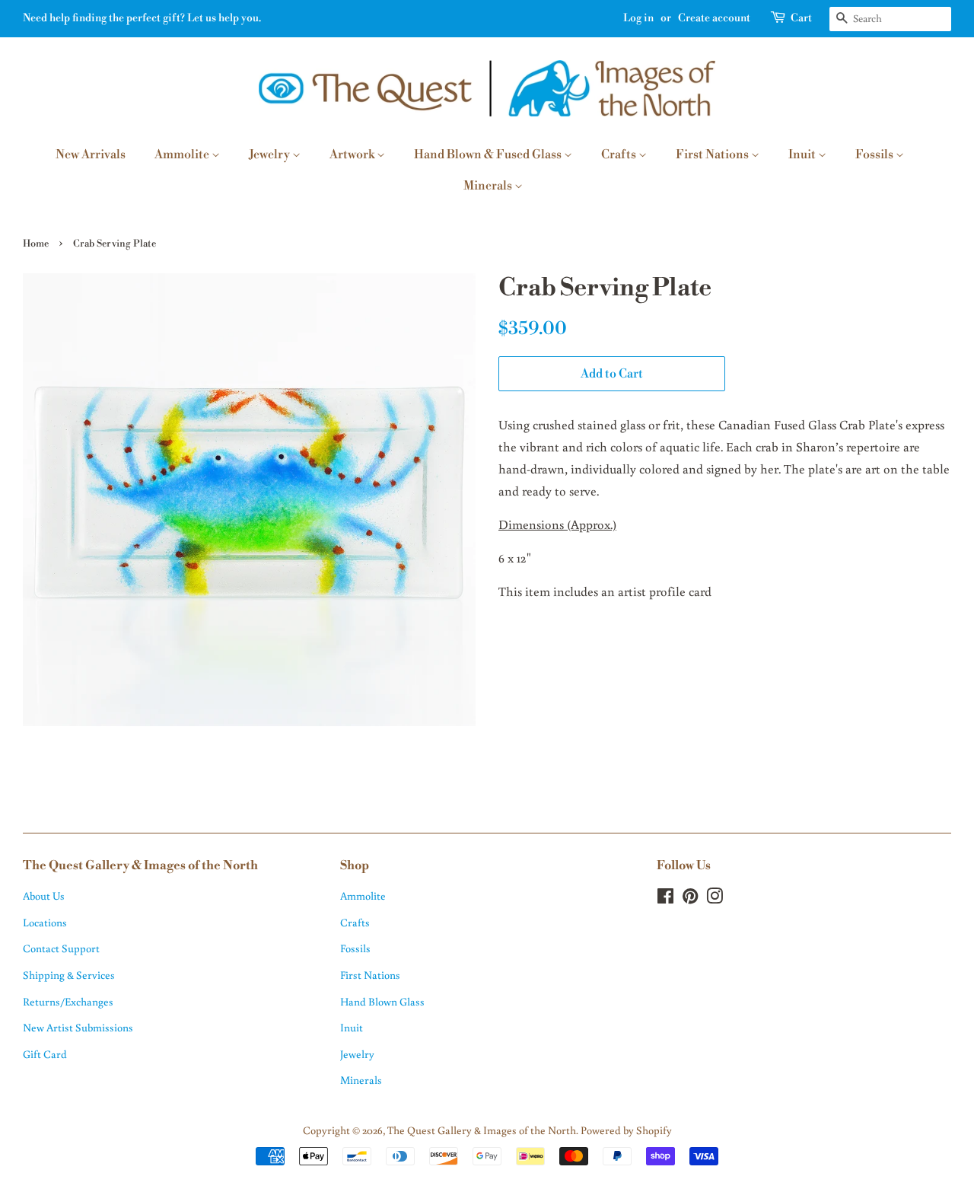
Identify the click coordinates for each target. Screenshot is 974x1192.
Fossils (875, 154)
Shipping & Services (69, 974)
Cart (801, 18)
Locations (45, 922)
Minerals (488, 185)
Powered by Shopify (626, 1130)
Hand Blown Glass (382, 1001)
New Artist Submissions (78, 1027)
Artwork (353, 154)
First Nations (713, 154)
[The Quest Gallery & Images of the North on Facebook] (665, 898)
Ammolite (183, 154)
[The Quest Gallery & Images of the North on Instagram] (714, 898)
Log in (638, 18)
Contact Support (61, 948)
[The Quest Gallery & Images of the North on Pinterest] (690, 898)
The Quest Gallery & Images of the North (481, 1130)
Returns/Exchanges (68, 1001)
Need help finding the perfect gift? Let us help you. (142, 18)
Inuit (803, 154)
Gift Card (45, 1054)
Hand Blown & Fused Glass (489, 154)
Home (36, 243)
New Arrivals (91, 154)
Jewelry (270, 154)
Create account (714, 18)
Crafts (619, 154)
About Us (44, 895)
